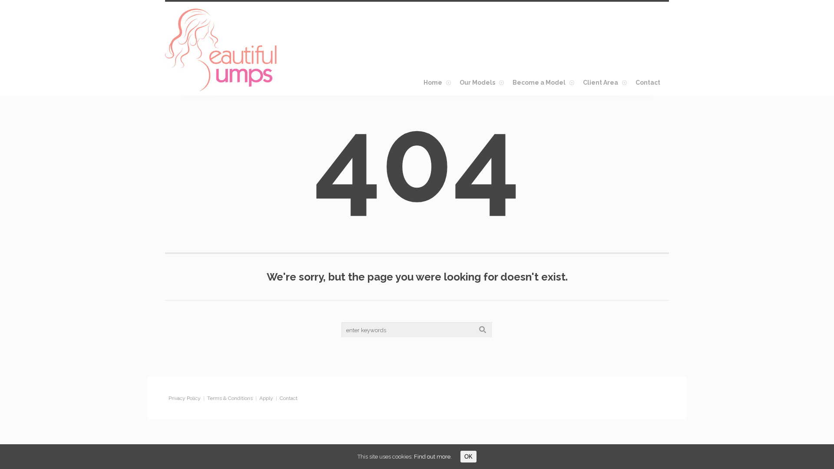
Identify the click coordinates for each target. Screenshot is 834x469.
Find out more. (433, 456)
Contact (289, 398)
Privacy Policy (185, 398)
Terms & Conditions (230, 398)
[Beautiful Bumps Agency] (221, 50)
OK (468, 456)
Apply (266, 398)
